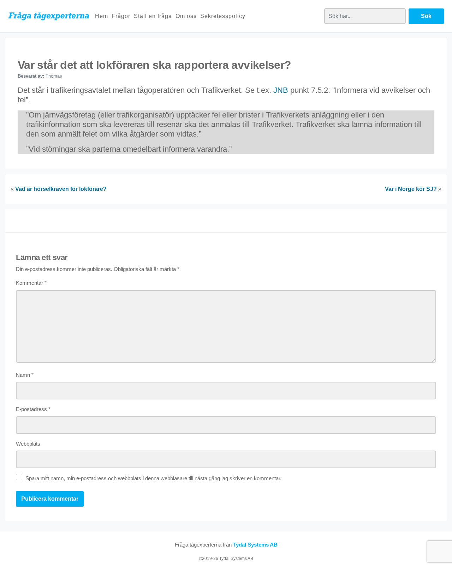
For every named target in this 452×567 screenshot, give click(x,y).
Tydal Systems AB (255, 545)
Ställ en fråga (153, 16)
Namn (25, 375)
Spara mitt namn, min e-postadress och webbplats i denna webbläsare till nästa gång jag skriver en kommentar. (153, 478)
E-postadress (33, 409)
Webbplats (28, 444)
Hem (101, 16)
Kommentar (31, 283)
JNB (280, 90)
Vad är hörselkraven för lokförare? (61, 189)
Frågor (121, 16)
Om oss (186, 16)
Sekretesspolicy (222, 16)
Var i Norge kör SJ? (411, 189)
